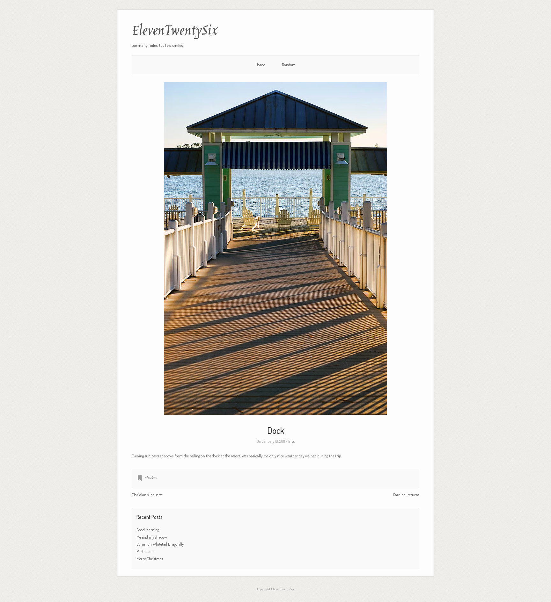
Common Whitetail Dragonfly (160, 544)
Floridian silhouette (147, 495)
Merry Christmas (149, 558)
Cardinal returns (406, 495)
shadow (151, 477)
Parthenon (145, 551)
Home (260, 64)
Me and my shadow (151, 537)
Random (289, 64)
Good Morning (147, 529)
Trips (291, 441)
